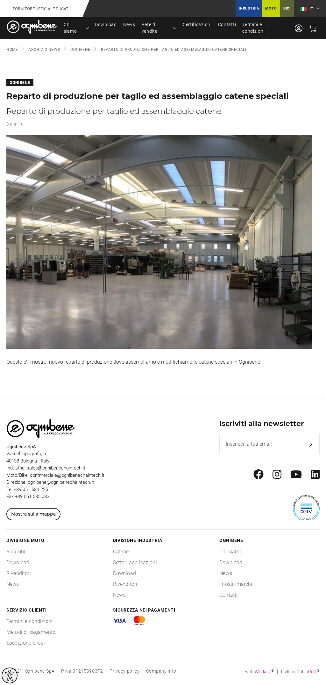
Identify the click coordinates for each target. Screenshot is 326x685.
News (129, 24)
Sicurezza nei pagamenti (144, 610)
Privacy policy (125, 671)
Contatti (227, 24)
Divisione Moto (25, 540)
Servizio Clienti (26, 610)
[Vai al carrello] (313, 28)
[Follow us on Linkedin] (315, 475)
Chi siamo (70, 28)
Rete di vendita (150, 28)
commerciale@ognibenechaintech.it (67, 475)
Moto (271, 8)
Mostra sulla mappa (33, 514)
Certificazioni (197, 24)
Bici (287, 8)
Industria (249, 8)
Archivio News (44, 49)
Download (106, 24)
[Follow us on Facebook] (258, 475)
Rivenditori (18, 573)
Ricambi (15, 552)
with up (259, 671)
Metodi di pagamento (30, 632)
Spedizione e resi (25, 643)
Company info (161, 671)
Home (12, 49)
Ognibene (80, 49)
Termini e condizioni (253, 28)
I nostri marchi (235, 584)
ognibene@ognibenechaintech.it (61, 482)
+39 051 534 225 (31, 489)
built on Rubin (300, 671)
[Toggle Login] (299, 28)
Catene (121, 552)
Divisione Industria (137, 540)
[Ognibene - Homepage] (31, 28)
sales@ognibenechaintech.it (56, 468)
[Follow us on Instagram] (277, 475)
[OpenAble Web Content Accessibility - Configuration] (9, 675)
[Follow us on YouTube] (296, 475)
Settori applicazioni (135, 562)
